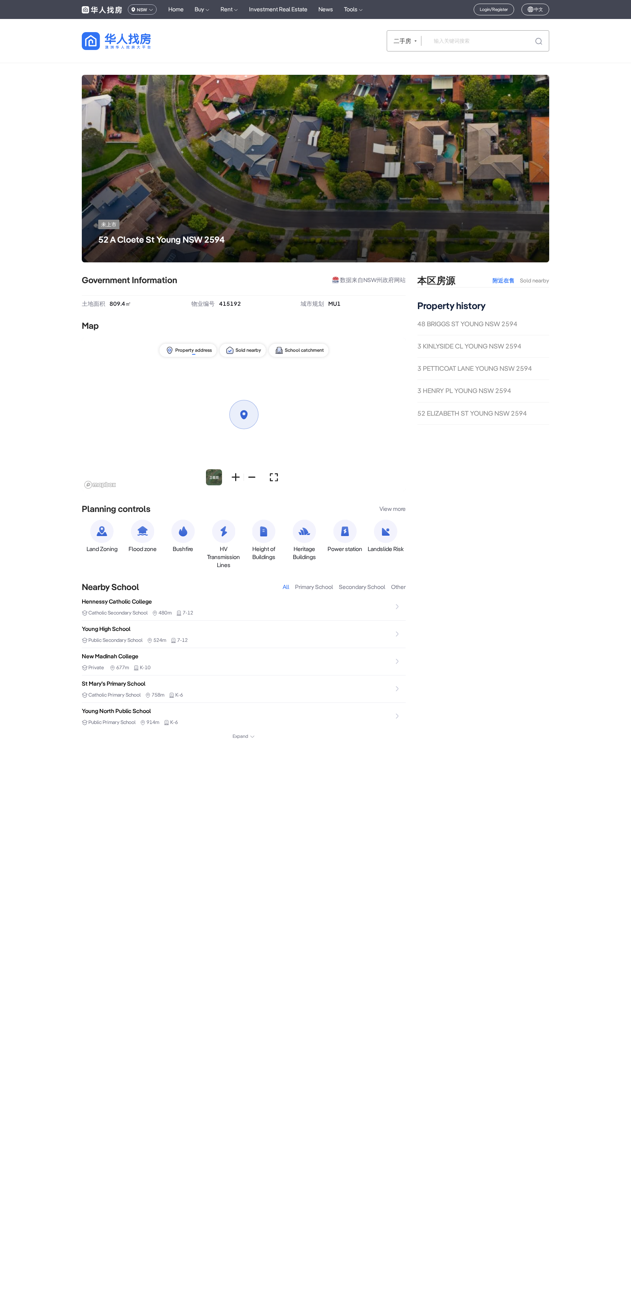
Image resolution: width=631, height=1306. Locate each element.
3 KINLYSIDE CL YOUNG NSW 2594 (469, 346)
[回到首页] (129, 41)
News (325, 9)
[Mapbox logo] (100, 485)
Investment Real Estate (278, 9)
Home (176, 9)
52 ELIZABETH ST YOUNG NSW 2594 (472, 413)
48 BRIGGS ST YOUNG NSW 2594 (467, 324)
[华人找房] (102, 9)
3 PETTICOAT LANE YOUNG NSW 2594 (474, 369)
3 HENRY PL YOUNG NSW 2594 (464, 391)
